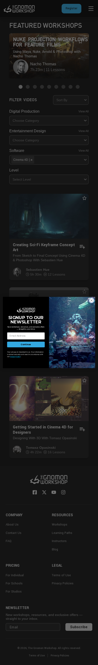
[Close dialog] (91, 300)
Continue (26, 344)
